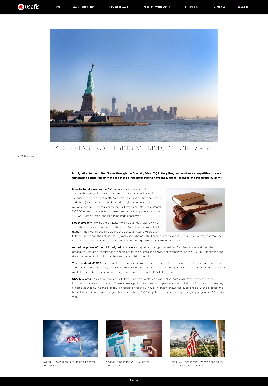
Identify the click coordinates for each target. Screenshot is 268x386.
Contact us (219, 6)
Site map (134, 380)
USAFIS (143, 292)
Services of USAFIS (119, 6)
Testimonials (192, 6)
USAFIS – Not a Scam (83, 6)
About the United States (157, 6)
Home (57, 6)
